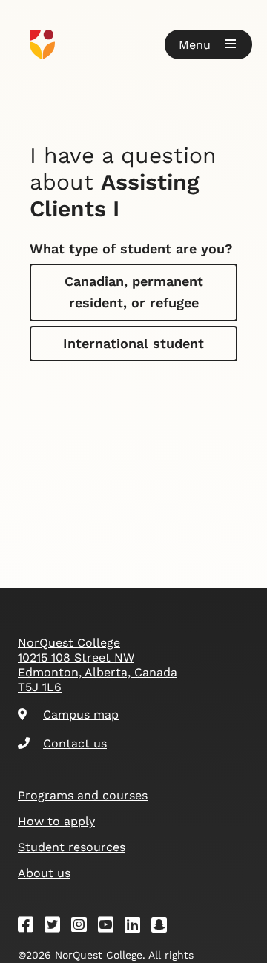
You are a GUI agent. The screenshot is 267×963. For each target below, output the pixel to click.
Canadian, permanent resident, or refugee (134, 291)
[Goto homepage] (133, 44)
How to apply (56, 821)
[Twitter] (57, 927)
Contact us (75, 743)
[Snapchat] (164, 927)
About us (44, 873)
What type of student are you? (131, 248)
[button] (208, 44)
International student (133, 343)
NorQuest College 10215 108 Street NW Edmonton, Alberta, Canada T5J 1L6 (97, 665)
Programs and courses (83, 795)
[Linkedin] (137, 927)
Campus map (81, 714)
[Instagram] (83, 927)
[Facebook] (30, 927)
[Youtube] (110, 927)
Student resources (71, 847)
